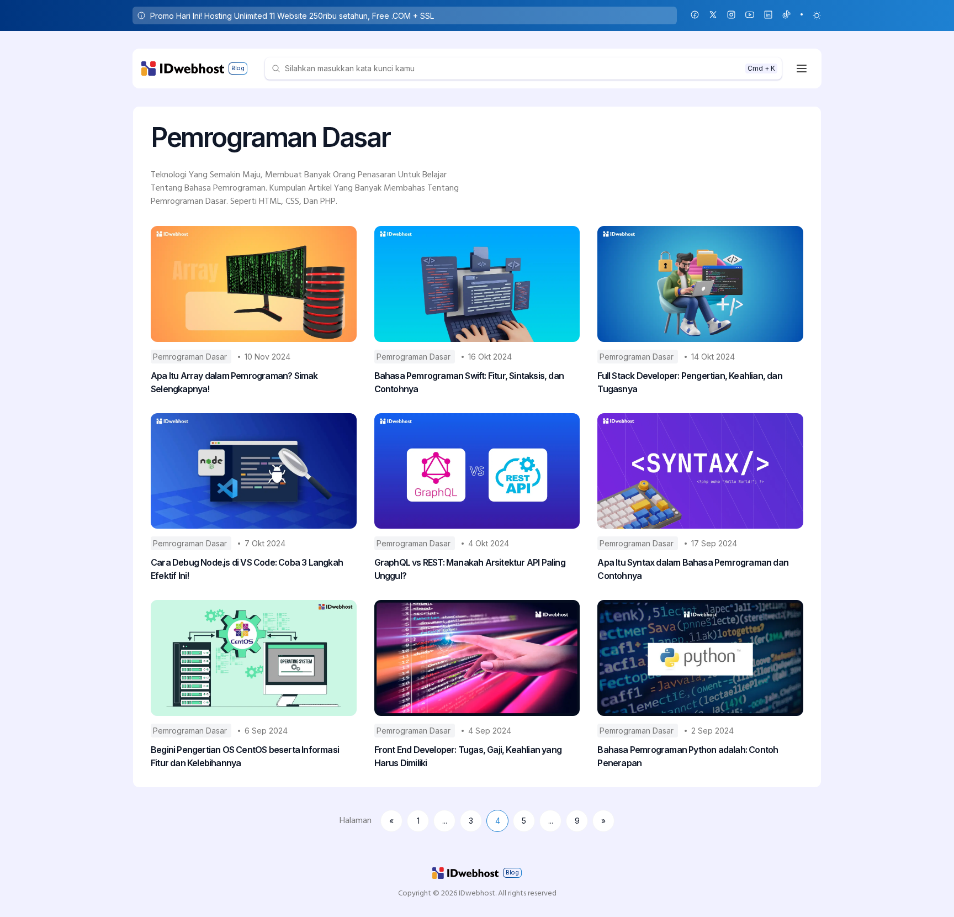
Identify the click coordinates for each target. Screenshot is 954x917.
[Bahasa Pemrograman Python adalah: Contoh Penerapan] (700, 658)
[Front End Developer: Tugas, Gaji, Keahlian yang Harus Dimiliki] (477, 658)
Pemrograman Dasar (191, 356)
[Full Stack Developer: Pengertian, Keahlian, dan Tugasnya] (700, 284)
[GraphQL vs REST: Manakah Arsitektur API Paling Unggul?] (477, 471)
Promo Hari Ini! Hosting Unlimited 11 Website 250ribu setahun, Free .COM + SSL (292, 15)
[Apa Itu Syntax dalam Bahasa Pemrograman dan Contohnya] (700, 471)
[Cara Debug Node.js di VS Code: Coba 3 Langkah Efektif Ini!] (254, 471)
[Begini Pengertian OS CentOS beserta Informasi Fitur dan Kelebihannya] (254, 658)
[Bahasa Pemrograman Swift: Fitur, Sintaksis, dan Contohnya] (477, 284)
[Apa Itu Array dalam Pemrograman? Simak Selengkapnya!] (254, 284)
